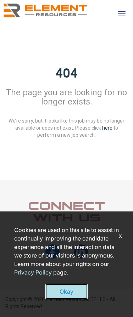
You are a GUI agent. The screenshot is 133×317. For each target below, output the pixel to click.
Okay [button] (66, 291)
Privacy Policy (33, 272)
